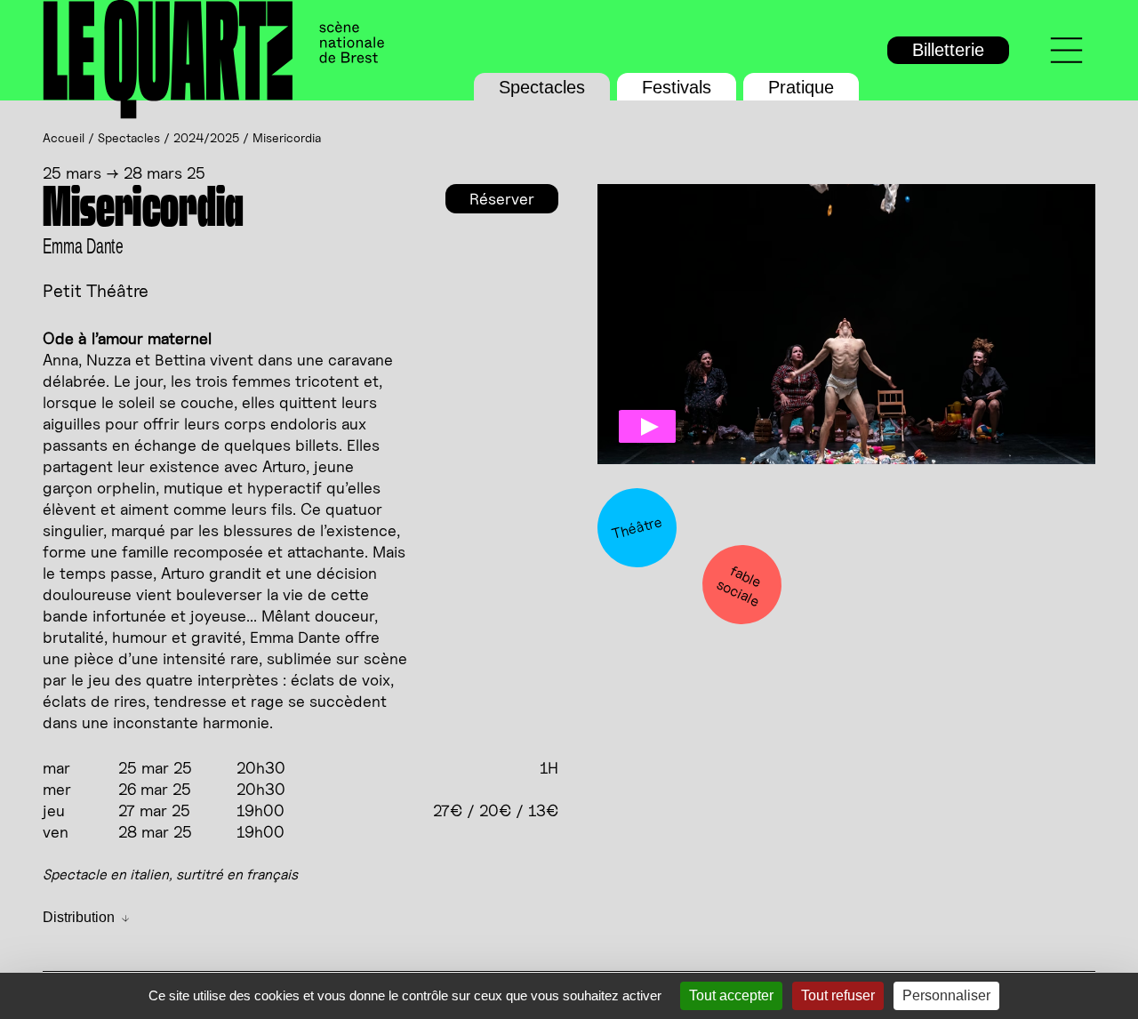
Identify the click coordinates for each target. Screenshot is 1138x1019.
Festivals (676, 87)
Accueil (63, 137)
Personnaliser (946, 995)
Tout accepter (731, 995)
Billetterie (948, 50)
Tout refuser (838, 995)
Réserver (501, 198)
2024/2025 (206, 137)
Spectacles (542, 87)
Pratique (801, 87)
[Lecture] (647, 426)
